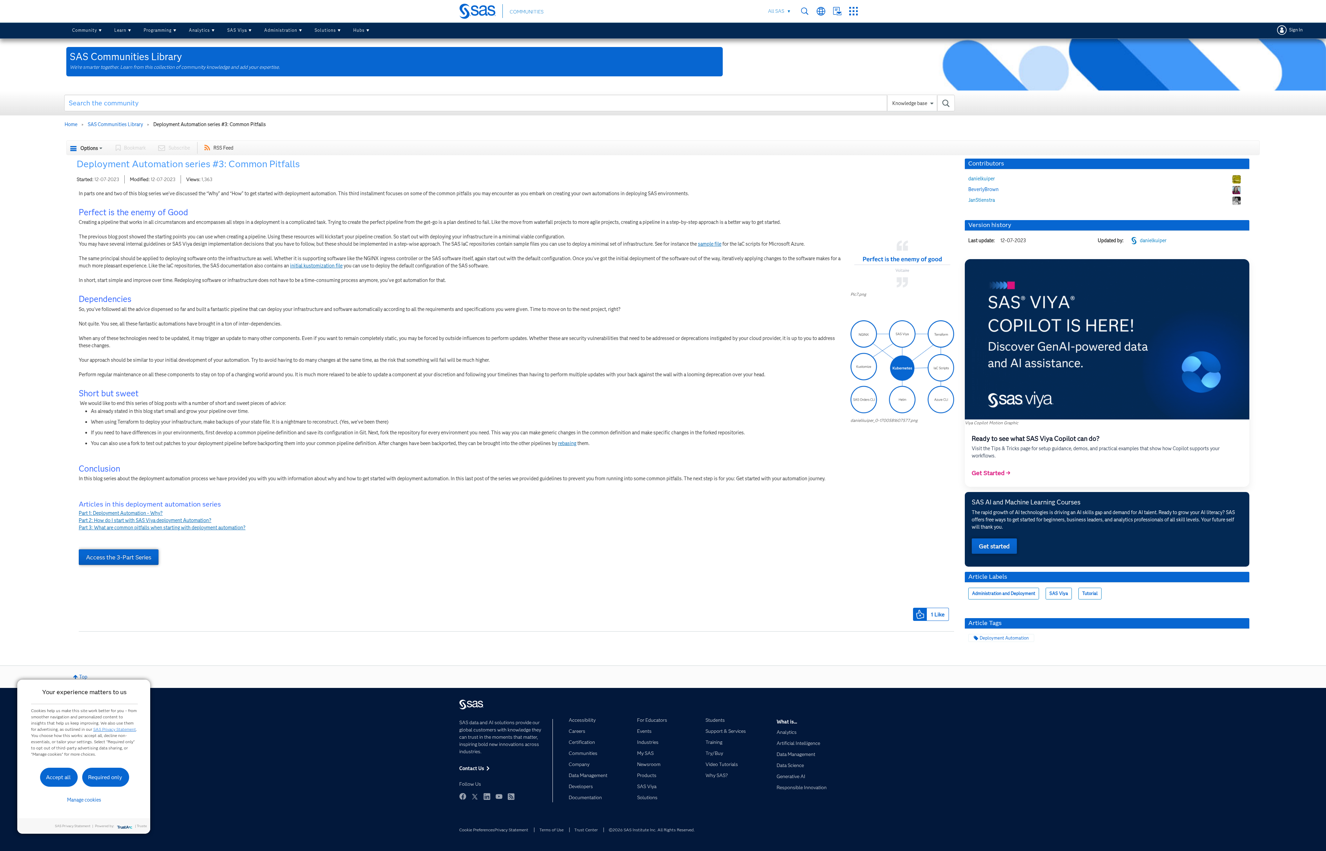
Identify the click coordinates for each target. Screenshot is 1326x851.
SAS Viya (237, 30)
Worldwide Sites (821, 11)
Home (71, 124)
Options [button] (89, 148)
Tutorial (1090, 593)
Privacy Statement (511, 829)
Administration (280, 30)
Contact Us (837, 11)
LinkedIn (486, 796)
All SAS (776, 11)
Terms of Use (551, 829)
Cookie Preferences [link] (476, 829)
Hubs (359, 30)
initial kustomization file (316, 266)
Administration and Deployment (1003, 593)
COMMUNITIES (527, 12)
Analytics (199, 30)
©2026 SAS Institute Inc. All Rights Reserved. (652, 829)
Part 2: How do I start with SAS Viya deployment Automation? (145, 520)
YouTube (499, 796)
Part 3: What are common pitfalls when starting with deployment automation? (162, 527)
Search (804, 11)
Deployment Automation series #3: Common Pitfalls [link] (209, 124)
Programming (158, 30)
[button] (902, 263)
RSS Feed (223, 148)
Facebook (462, 796)
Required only (105, 777)
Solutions (325, 30)
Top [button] (83, 677)
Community (84, 30)
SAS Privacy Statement (114, 729)
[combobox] (509, 103)
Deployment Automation (1004, 638)
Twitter (474, 796)
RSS (511, 796)
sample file (709, 244)
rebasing (567, 443)
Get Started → (991, 473)
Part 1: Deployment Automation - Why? (121, 513)
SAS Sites (853, 11)
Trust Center (586, 829)
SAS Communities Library (115, 124)
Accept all (58, 777)
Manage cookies (84, 800)
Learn (120, 30)
